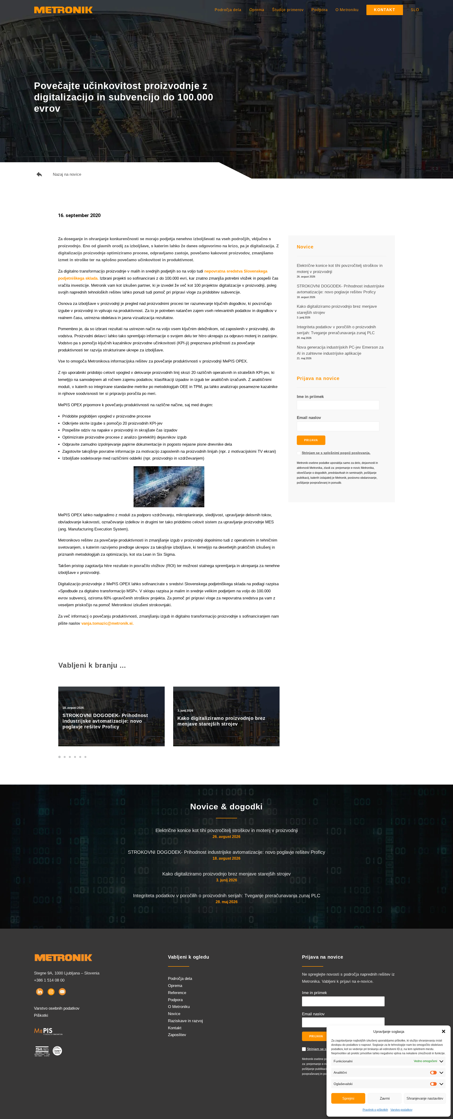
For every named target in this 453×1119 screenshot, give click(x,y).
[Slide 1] (60, 757)
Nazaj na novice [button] (67, 174)
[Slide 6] (85, 757)
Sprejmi (348, 1098)
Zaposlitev (177, 1035)
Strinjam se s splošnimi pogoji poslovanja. (336, 453)
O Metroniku (347, 10)
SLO (415, 10)
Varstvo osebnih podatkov (57, 1008)
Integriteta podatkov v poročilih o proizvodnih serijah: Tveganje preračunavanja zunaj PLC (226, 895)
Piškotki (41, 1015)
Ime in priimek (310, 396)
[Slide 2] (64, 757)
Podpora (319, 10)
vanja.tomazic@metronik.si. (107, 623)
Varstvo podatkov (401, 1109)
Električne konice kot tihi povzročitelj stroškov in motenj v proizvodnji (226, 830)
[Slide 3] (69, 757)
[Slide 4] (75, 757)
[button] (443, 1031)
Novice (174, 1014)
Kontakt (174, 1028)
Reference (177, 993)
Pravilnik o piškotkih (375, 1109)
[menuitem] (230, 10)
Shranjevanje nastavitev (425, 1098)
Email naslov (309, 417)
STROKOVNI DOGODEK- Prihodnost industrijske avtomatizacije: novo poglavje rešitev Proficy (226, 852)
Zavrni (385, 1098)
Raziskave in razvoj (185, 1021)
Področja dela (228, 10)
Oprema (256, 10)
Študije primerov (288, 10)
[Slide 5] (80, 757)
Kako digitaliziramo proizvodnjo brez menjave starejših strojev (226, 873)
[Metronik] (63, 9)
